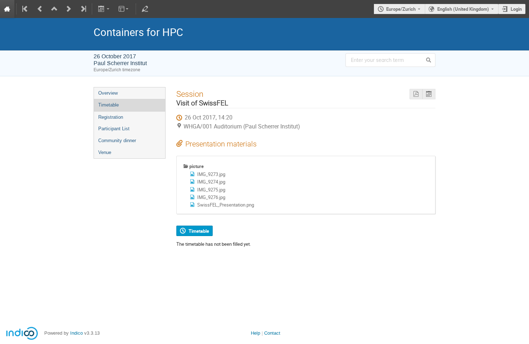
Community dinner (117, 140)
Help (255, 333)
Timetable (108, 105)
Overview (108, 93)
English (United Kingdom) (463, 9)
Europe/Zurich (401, 9)
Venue (104, 152)
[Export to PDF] (416, 94)
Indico (76, 333)
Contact (272, 333)
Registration (110, 117)
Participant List (114, 128)
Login (516, 9)
